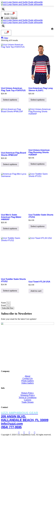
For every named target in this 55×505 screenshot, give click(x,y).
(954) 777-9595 (11, 427)
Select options (10, 100)
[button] (27, 6)
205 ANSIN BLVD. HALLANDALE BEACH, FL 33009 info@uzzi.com (24, 418)
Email (3, 305)
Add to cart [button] (36, 291)
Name (3, 303)
